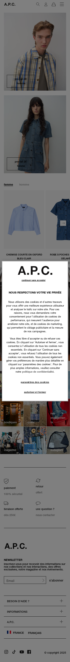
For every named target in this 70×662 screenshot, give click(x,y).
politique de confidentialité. (38, 371)
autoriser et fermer (35, 392)
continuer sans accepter (34, 280)
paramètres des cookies (35, 382)
